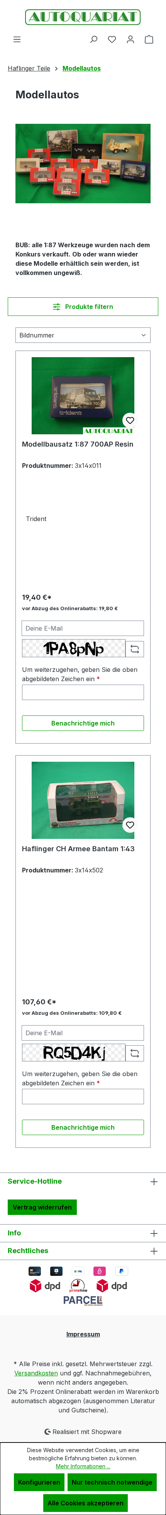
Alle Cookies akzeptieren (85, 1503)
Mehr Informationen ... (83, 1466)
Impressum (83, 1334)
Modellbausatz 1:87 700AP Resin (78, 444)
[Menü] (17, 39)
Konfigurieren (39, 1482)
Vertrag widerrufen (42, 1207)
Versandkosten (36, 1373)
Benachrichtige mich (83, 723)
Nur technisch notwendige (112, 1482)
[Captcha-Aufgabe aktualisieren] (134, 649)
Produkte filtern (88, 306)
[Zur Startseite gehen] (83, 17)
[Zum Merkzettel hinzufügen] (130, 420)
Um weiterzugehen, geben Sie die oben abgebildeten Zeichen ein (79, 674)
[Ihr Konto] (130, 39)
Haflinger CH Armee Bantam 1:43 (78, 849)
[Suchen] (93, 39)
